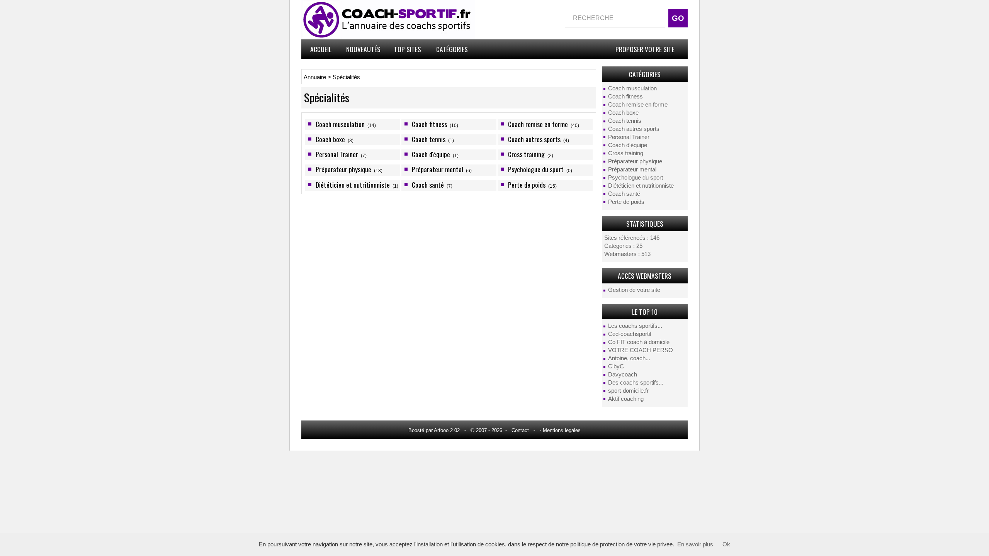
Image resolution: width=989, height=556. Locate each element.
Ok (726, 544)
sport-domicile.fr (628, 391)
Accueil (320, 49)
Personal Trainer (628, 137)
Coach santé (624, 194)
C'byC (616, 366)
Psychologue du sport (635, 178)
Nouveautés (363, 49)
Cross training (625, 153)
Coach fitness (625, 96)
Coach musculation (632, 88)
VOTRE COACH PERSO (640, 350)
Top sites (407, 49)
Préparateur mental (632, 169)
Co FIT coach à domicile (639, 342)
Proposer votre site (645, 49)
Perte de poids (626, 202)
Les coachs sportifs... (635, 326)
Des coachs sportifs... (635, 383)
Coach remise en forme (638, 105)
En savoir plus (695, 544)
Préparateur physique (635, 161)
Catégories (452, 49)
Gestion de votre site (634, 290)
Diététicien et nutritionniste (641, 186)
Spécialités (346, 77)
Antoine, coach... (629, 358)
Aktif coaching (626, 399)
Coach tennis (624, 121)
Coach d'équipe (627, 145)
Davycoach (622, 374)
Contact (520, 430)
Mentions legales (562, 430)
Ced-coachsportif (629, 334)
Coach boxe (623, 113)
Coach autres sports (633, 129)
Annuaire (315, 77)
